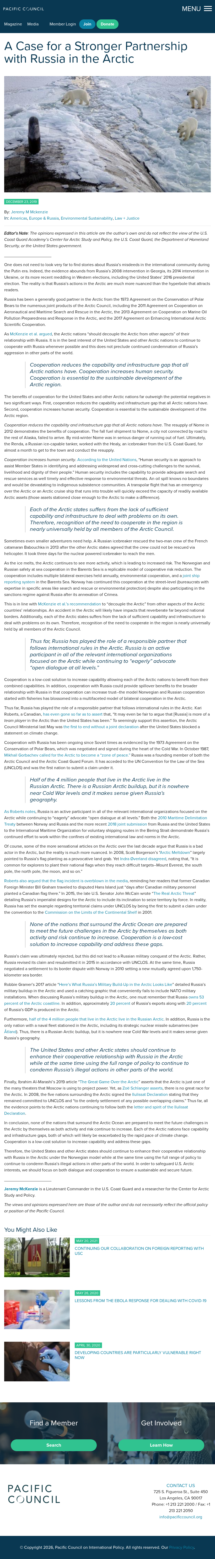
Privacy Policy (181, 1547)
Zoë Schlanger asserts (142, 1088)
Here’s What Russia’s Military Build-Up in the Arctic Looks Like (115, 984)
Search (53, 1445)
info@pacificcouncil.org (180, 1517)
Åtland (10, 1031)
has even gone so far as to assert (73, 714)
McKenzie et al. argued (31, 334)
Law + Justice (127, 218)
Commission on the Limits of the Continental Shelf (91, 912)
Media (33, 24)
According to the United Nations (106, 459)
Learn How (161, 1445)
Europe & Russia (44, 218)
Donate (107, 24)
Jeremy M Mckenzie (29, 212)
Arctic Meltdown (175, 852)
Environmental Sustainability (87, 218)
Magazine (13, 24)
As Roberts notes (19, 811)
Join (87, 24)
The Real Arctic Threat (173, 893)
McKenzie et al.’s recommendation (69, 604)
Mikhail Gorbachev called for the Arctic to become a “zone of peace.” (67, 755)
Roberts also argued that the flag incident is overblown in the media (66, 881)
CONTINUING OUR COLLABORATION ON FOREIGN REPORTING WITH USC (139, 1250)
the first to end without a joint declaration (101, 727)
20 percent (120, 1003)
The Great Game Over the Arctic (109, 1082)
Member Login (63, 24)
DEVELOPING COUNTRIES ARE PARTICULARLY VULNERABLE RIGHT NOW (138, 1355)
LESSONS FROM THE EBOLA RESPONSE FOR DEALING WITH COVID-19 (140, 1300)
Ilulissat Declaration (150, 1094)
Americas (18, 218)
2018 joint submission (127, 824)
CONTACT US (180, 1485)
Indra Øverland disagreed (143, 859)
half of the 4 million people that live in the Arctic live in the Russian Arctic (96, 1019)
